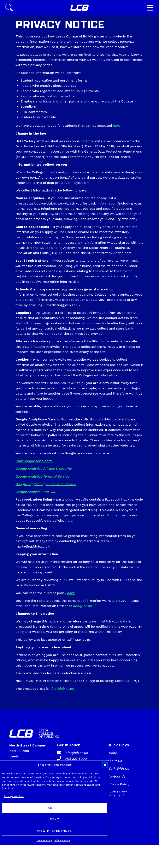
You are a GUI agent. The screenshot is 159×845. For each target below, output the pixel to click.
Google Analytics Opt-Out (36, 492)
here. (69, 520)
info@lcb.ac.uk (76, 753)
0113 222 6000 (76, 759)
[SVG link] (79, 8)
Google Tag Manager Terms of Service (46, 484)
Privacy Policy (62, 840)
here (116, 126)
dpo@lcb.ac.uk (85, 606)
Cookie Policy (44, 840)
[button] (105, 765)
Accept (54, 808)
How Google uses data (34, 461)
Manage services (14, 796)
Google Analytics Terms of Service (42, 476)
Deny (54, 819)
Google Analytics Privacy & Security (44, 469)
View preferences (54, 831)
